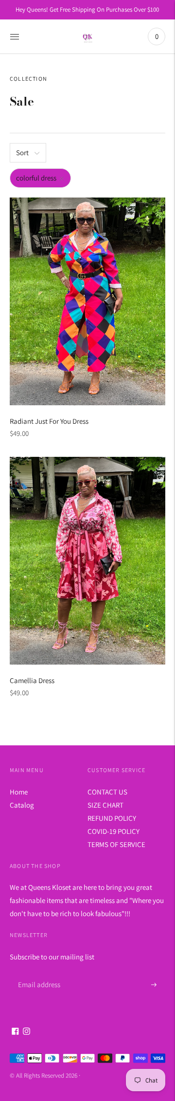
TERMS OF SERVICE (116, 844)
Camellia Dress (32, 680)
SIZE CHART (105, 805)
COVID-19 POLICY (114, 831)
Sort (22, 152)
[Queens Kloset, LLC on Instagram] (26, 1032)
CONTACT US (107, 791)
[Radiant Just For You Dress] (87, 301)
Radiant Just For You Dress (49, 421)
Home (19, 791)
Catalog (22, 805)
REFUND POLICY (112, 818)
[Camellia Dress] (87, 561)
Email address (37, 973)
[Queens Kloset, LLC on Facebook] (15, 1032)
